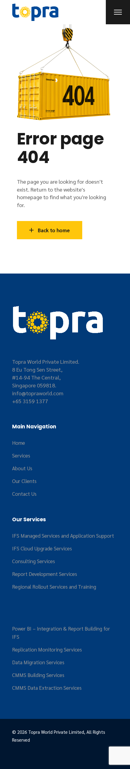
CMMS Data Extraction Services (47, 687)
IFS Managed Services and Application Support (63, 535)
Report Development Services (44, 573)
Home (18, 442)
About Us (22, 468)
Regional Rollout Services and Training (54, 586)
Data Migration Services (38, 662)
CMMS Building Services (38, 675)
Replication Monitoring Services (47, 649)
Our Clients (24, 481)
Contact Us (24, 493)
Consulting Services (33, 561)
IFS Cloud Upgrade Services (42, 548)
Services (21, 455)
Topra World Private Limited (56, 732)
